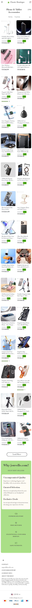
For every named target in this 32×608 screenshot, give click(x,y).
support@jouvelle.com (7, 567)
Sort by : (11, 17)
